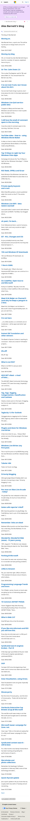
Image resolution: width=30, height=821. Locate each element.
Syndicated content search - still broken (12, 744)
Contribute (4, 814)
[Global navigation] (1, 2)
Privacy (11, 814)
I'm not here (6, 318)
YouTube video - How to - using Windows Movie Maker (13, 136)
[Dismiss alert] (28, 6)
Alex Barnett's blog (11, 21)
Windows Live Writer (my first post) (11, 446)
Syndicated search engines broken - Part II (12, 647)
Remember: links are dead (12, 522)
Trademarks (4, 818)
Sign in (27, 2)
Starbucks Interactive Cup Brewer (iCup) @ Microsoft (12, 708)
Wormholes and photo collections (8, 761)
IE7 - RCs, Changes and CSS (12, 237)
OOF (3, 663)
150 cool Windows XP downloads (14, 252)
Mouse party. (6, 692)
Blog (23, 812)
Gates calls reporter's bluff (12, 507)
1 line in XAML (7, 265)
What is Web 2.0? (8, 617)
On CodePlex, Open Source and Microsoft (12, 282)
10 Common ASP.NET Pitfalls (12, 602)
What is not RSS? (8, 362)
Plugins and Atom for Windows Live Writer (14, 429)
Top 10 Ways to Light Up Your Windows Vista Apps (13, 154)
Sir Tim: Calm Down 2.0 (10, 69)
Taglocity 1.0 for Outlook (11, 412)
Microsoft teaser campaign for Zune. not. (14, 726)
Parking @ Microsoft (9, 555)
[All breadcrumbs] (2, 21)
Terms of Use (21, 816)
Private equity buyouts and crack (10, 187)
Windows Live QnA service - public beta (12, 103)
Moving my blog (8, 54)
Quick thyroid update (10, 778)
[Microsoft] (15, 2)
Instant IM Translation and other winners (12, 334)
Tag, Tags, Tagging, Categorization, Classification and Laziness (13, 395)
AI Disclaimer (4, 812)
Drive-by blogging (8, 474)
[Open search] (22, 2)
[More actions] (27, 21)
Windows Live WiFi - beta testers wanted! (11, 205)
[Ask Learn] (24, 21)
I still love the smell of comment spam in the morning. (14, 121)
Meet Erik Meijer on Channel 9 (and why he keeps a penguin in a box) (14, 300)
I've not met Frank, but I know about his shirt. (14, 86)
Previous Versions (15, 812)
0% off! (4, 351)
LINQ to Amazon (8, 569)
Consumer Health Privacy (8, 816)
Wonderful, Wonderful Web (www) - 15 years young (12, 539)
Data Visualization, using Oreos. (14, 679)
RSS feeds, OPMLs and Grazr (12, 171)
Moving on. (6, 39)
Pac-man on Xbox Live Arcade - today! (13, 490)
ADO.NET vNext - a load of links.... (10, 376)
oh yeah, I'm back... (9, 221)
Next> (3, 793)
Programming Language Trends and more (14, 585)
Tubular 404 (6, 463)
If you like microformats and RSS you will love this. (14, 629)
